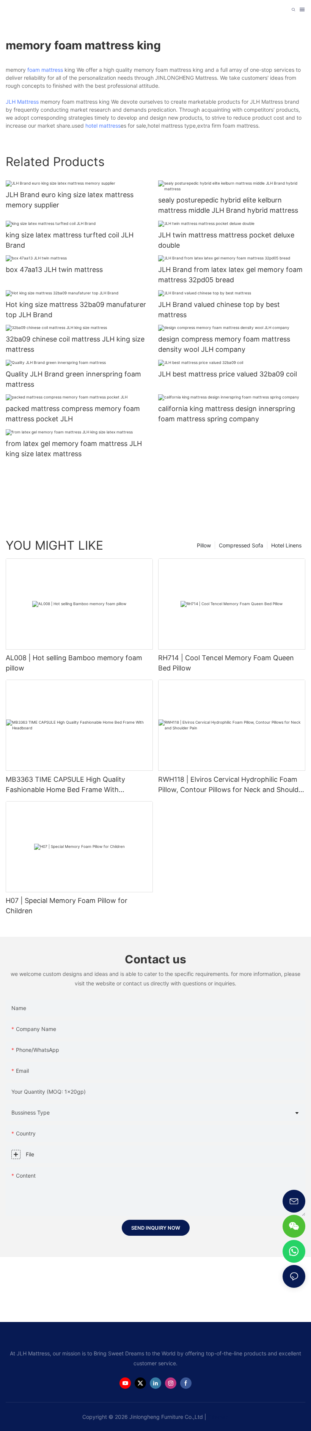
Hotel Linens (286, 545)
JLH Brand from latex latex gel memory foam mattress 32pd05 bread (230, 275)
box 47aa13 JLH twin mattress (54, 270)
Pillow (204, 545)
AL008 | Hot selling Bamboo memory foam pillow (74, 663)
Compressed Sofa (241, 545)
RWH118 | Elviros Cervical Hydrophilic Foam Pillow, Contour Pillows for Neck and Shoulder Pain (231, 785)
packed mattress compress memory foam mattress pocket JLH (73, 414)
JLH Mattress (22, 101)
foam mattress (45, 69)
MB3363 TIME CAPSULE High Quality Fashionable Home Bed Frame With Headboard (65, 785)
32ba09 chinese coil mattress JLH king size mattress (75, 344)
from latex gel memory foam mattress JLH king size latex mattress (74, 449)
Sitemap (218, 1417)
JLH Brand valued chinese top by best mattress (219, 309)
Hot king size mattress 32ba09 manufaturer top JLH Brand (76, 309)
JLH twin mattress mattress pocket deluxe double (226, 240)
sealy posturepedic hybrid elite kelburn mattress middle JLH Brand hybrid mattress (228, 205)
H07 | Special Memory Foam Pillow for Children (66, 906)
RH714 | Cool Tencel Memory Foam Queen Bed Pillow (226, 663)
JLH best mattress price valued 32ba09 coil (227, 374)
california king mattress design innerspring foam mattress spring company (226, 414)
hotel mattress (103, 125)
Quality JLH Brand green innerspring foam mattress (73, 379)
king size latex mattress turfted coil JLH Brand (70, 240)
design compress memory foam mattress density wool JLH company (224, 344)
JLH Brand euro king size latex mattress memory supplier (70, 200)
